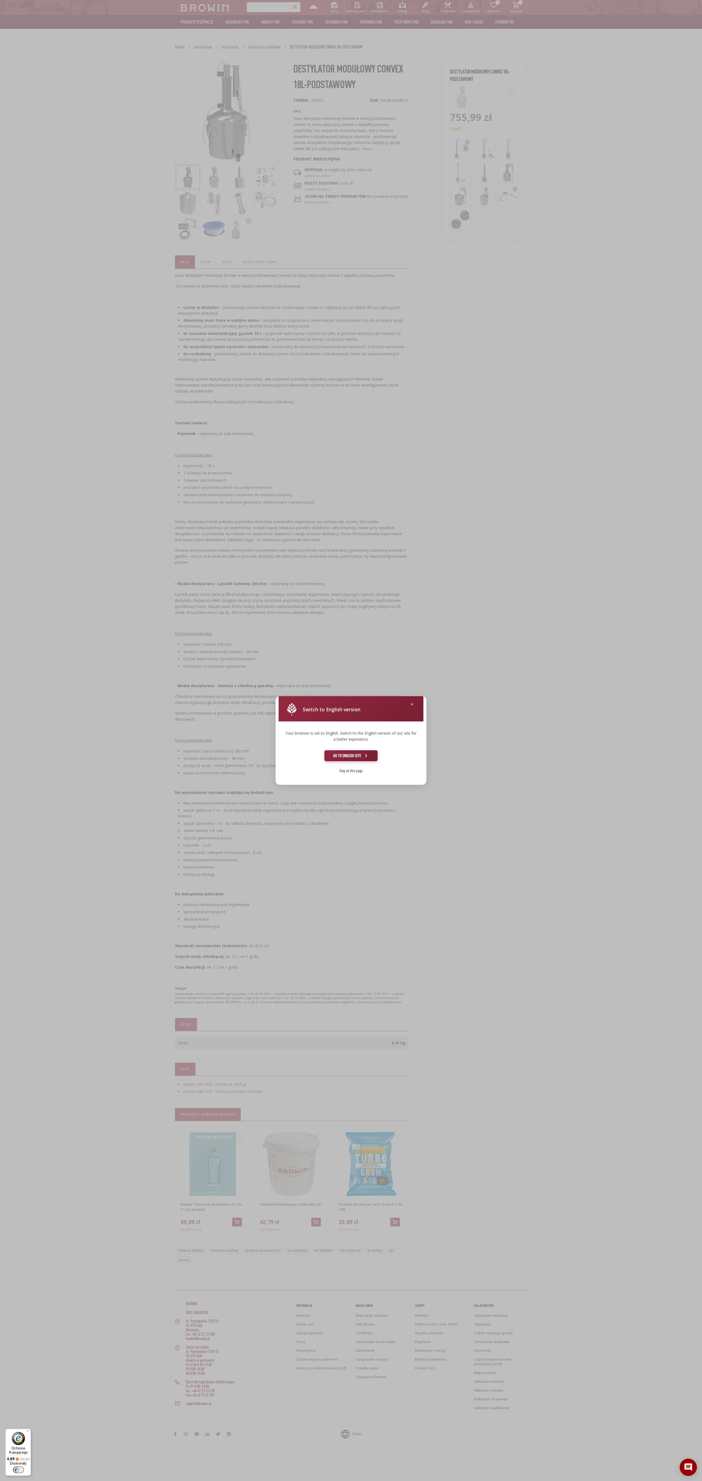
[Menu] (27, 1432)
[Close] (411, 704)
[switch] (18, 1469)
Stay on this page (351, 770)
